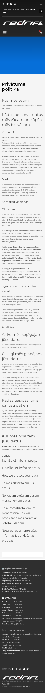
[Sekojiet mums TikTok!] (16, 669)
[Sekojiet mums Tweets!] (27, 669)
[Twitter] (7, 4)
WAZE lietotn (7, 648)
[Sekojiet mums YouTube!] (20, 669)
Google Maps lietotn (10, 650)
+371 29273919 (15, 639)
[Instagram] (11, 4)
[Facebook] (4, 4)
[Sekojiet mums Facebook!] (12, 669)
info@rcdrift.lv (14, 642)
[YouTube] (15, 4)
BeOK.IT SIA (27, 686)
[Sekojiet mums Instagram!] (24, 669)
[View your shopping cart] (41, 32)
